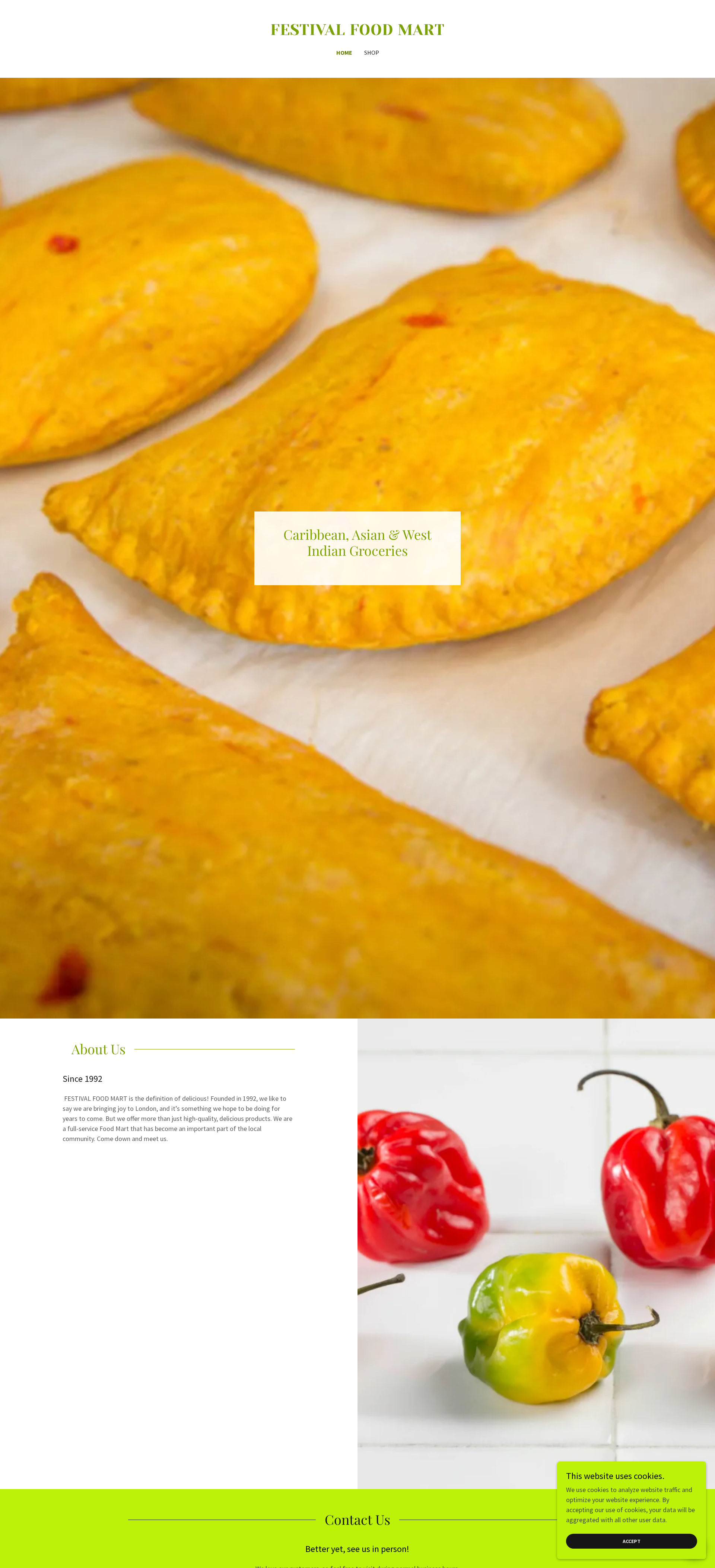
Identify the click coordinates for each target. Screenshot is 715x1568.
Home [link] (344, 52)
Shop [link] (371, 52)
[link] (357, 32)
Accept (632, 1541)
